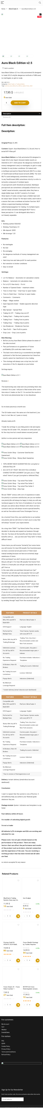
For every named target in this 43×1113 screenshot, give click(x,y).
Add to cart (20, 103)
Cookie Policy (6, 1046)
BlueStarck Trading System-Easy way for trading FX (11, 900)
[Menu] (2, 2)
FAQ (3, 1041)
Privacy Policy (6, 1049)
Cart (3, 1027)
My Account (5, 1024)
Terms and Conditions (9, 1052)
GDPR (3, 1043)
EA (17, 86)
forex (27, 86)
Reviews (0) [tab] (7, 117)
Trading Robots (20, 84)
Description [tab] (7, 113)
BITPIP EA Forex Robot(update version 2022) (30, 989)
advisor (7, 86)
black (14, 86)
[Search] (40, 2)
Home (3, 9)
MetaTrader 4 (13, 9)
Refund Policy (6, 1054)
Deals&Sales (6, 1032)
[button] (41, 14)
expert (24, 86)
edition (20, 86)
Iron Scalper (27, 898)
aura (11, 86)
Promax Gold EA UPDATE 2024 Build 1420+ (10, 944)
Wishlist (4, 1029)
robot (31, 86)
